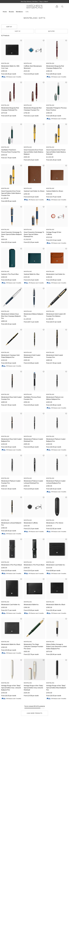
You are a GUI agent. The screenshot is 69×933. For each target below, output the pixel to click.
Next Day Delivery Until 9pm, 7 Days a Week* (34, 1)
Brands (11, 11)
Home (5, 11)
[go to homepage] (34, 6)
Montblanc (19, 11)
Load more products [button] (34, 713)
